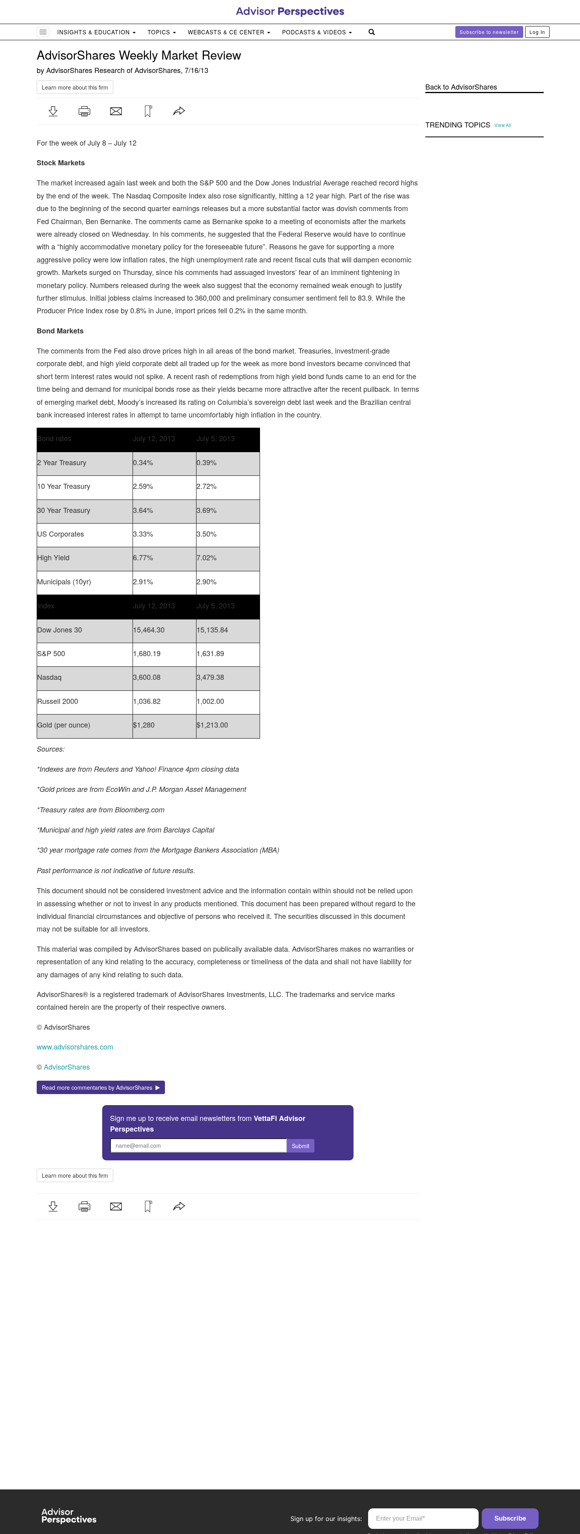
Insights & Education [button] (94, 32)
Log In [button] (537, 31)
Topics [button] (160, 32)
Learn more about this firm (75, 87)
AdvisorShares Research (85, 70)
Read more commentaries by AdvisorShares (98, 1087)
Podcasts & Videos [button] (315, 32)
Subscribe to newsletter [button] (489, 31)
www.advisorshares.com (75, 1046)
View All (502, 125)
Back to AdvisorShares (461, 87)
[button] (53, 111)
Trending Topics (457, 125)
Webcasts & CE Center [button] (227, 32)
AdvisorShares (158, 70)
